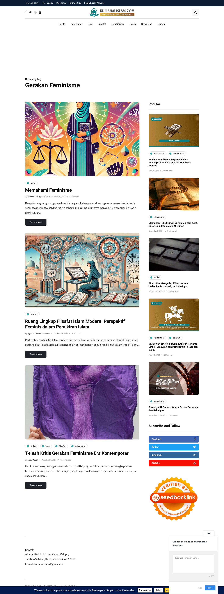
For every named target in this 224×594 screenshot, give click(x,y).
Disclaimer (61, 3)
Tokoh (132, 24)
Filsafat (102, 24)
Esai (90, 24)
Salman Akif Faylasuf (36, 196)
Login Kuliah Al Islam (94, 3)
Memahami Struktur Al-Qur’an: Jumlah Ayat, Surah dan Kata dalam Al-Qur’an (173, 224)
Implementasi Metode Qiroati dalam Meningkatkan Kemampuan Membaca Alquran (170, 162)
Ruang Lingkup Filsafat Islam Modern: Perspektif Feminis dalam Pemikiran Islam (75, 324)
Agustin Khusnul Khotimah (39, 333)
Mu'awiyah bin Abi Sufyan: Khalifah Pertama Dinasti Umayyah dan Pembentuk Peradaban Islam (173, 347)
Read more (36, 222)
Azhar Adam (33, 460)
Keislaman (76, 24)
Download (146, 24)
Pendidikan (118, 24)
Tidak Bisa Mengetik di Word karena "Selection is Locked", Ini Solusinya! (168, 285)
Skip (200, 588)
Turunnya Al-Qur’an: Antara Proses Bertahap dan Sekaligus (173, 408)
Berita (62, 24)
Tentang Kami (32, 3)
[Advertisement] (112, 54)
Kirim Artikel (75, 3)
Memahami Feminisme (48, 190)
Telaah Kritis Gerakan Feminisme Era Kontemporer (77, 453)
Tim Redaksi (47, 3)
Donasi (161, 24)
